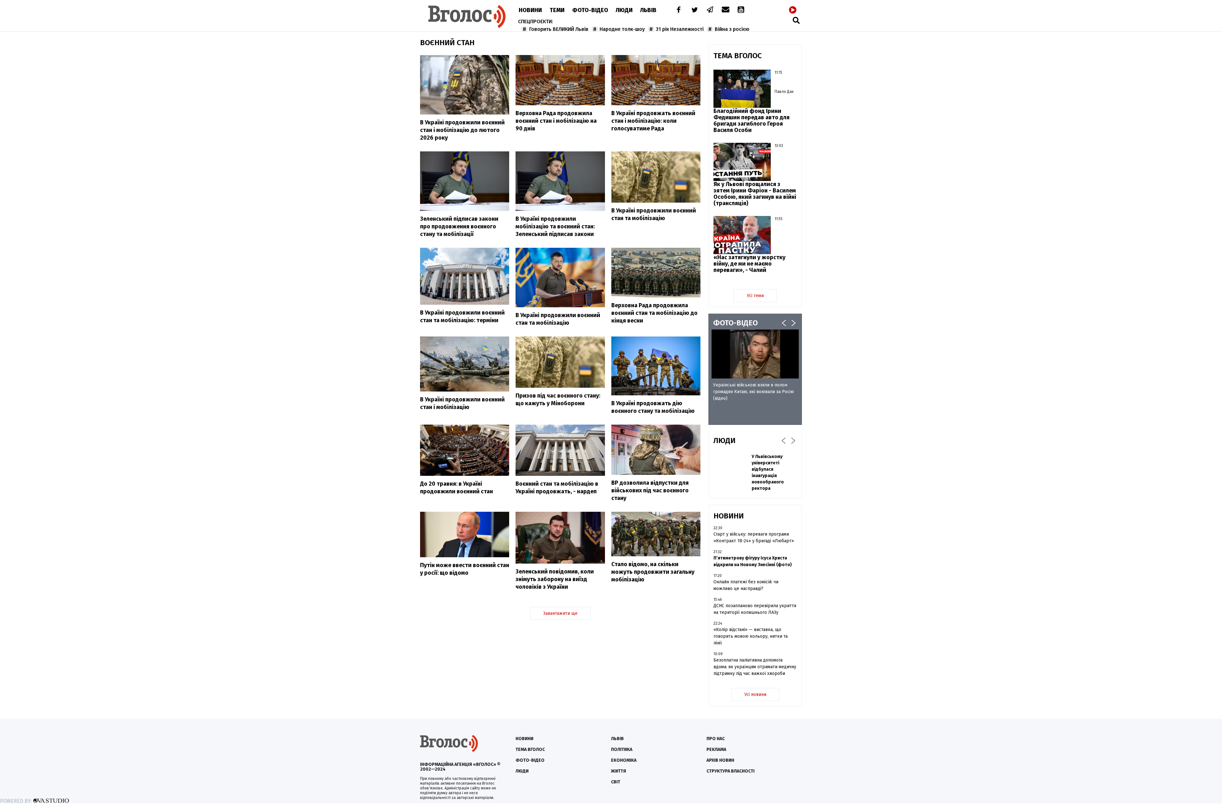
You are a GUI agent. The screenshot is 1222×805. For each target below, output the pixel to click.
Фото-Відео (590, 10)
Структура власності (730, 771)
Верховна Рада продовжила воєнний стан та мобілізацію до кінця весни (654, 313)
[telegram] (710, 10)
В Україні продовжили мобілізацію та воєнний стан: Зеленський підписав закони (555, 226)
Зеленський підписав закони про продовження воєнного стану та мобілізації (459, 226)
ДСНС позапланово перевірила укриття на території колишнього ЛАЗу (754, 609)
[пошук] (796, 20)
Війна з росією (732, 29)
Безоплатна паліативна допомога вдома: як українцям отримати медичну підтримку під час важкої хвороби (754, 666)
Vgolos (467, 16)
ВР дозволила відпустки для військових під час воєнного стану (650, 490)
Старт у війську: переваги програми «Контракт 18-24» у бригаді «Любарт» (753, 537)
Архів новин (720, 760)
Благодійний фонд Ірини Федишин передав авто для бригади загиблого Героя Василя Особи (751, 120)
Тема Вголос (530, 749)
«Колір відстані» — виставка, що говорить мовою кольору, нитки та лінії (750, 636)
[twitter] (694, 10)
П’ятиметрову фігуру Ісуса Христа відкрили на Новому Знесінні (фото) (752, 561)
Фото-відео (530, 760)
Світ (615, 782)
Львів (648, 10)
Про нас (715, 738)
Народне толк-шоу (622, 29)
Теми (557, 10)
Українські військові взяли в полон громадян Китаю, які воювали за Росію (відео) (753, 391)
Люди (624, 10)
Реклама (716, 749)
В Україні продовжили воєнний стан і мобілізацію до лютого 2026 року (462, 130)
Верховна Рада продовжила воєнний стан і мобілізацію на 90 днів (556, 121)
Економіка (623, 760)
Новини (530, 10)
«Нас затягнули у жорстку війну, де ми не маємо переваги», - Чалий (749, 263)
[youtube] (741, 10)
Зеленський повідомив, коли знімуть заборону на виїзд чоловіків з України (555, 579)
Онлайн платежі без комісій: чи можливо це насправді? (745, 585)
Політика (621, 749)
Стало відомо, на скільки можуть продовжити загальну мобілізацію (652, 572)
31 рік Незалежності (680, 29)
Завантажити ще (560, 613)
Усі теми (755, 295)
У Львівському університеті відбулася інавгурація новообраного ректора (768, 472)
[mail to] (725, 10)
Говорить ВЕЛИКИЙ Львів (558, 29)
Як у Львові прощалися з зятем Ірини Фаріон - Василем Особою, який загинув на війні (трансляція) (754, 193)
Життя (618, 771)
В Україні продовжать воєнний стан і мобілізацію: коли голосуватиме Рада (653, 121)
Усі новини (755, 694)
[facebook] (677, 10)
